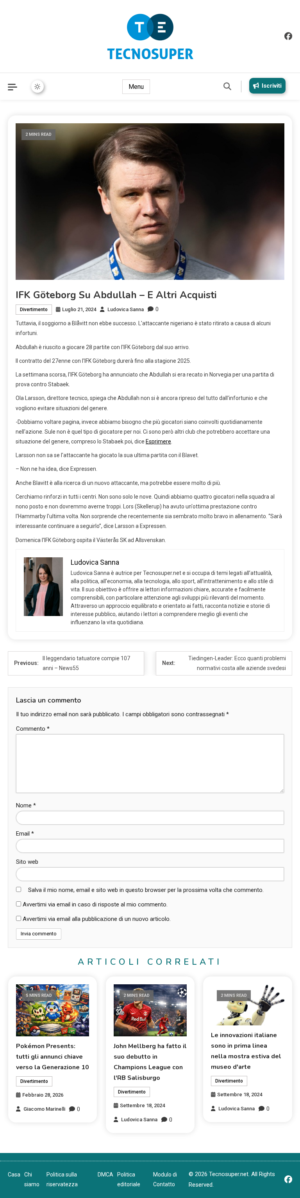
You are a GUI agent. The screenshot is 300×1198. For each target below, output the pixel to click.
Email (25, 833)
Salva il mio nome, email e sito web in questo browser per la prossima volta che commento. (146, 890)
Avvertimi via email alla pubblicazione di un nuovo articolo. (97, 918)
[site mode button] (37, 86)
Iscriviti (272, 85)
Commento (33, 728)
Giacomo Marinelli (44, 1109)
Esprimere (158, 441)
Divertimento (34, 309)
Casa (14, 1174)
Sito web (27, 861)
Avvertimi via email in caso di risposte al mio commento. (95, 904)
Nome (26, 805)
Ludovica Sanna (125, 309)
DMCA (105, 1174)
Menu (136, 86)
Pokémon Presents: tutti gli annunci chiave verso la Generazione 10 (52, 1057)
